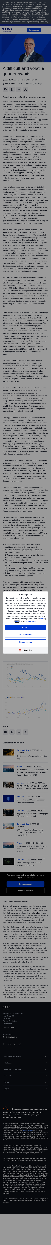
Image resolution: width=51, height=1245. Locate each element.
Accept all (26, 627)
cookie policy (20, 621)
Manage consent (25, 642)
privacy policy (36, 621)
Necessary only (25, 635)
